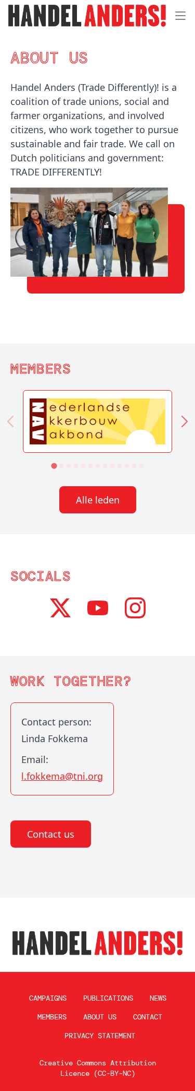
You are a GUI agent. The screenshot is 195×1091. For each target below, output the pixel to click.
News (158, 998)
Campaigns (48, 998)
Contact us (50, 834)
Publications (108, 998)
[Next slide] (184, 421)
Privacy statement (99, 1035)
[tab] (54, 465)
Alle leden (98, 500)
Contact (147, 1017)
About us (99, 1017)
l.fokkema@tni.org (62, 776)
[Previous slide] (10, 421)
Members (52, 1017)
